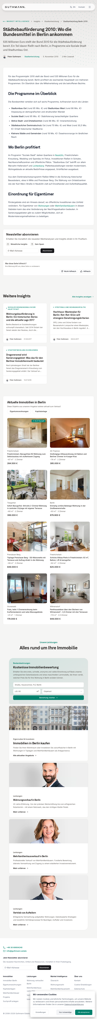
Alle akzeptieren (84, 1012)
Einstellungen (41, 1012)
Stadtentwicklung (51, 21)
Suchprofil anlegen (10, 1001)
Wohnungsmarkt (57, 985)
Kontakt (81, 7)
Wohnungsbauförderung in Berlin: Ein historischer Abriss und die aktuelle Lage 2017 (22, 316)
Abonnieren (47, 251)
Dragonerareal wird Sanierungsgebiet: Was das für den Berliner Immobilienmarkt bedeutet (25, 357)
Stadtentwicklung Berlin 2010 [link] (75, 21)
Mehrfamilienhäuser (11, 993)
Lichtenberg (38, 165)
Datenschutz (79, 989)
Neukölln (59, 155)
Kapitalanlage (41, 411)
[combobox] (48, 684)
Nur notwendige (65, 1012)
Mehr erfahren (19, 812)
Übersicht (54, 980)
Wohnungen (43, 205)
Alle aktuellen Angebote (23, 755)
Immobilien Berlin (10, 980)
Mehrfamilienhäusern (65, 205)
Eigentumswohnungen (19, 411)
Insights (37, 21)
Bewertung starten (47, 698)
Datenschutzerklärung (74, 1004)
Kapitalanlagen (9, 989)
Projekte (6, 997)
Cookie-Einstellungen (83, 985)
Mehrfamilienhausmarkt (60, 989)
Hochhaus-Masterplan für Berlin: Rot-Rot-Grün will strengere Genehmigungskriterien (71, 314)
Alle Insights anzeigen (81, 297)
